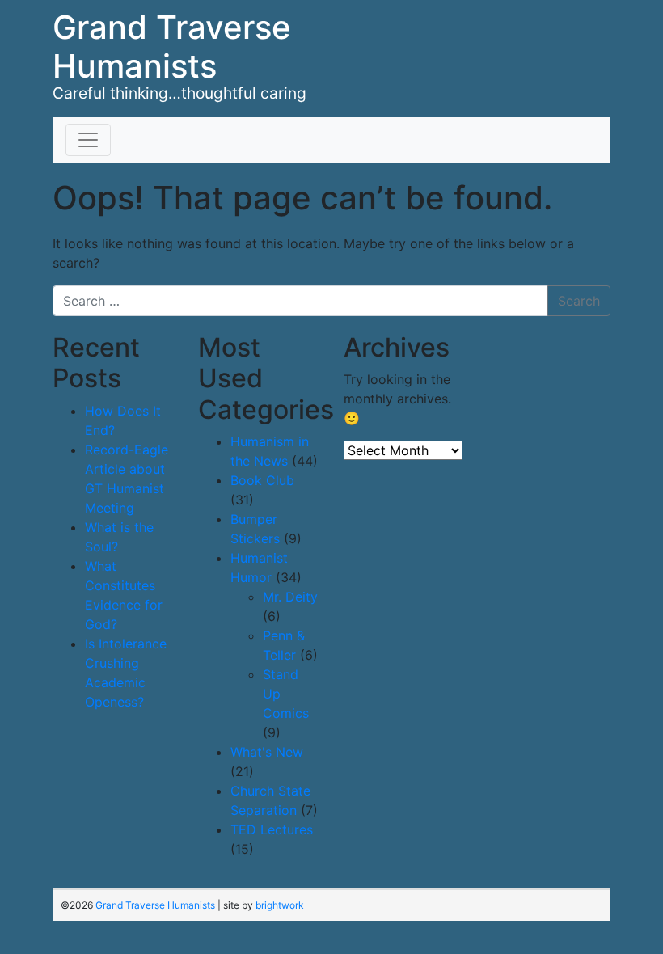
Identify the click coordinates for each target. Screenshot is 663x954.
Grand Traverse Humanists (172, 46)
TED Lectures (271, 829)
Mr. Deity (290, 597)
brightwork (279, 905)
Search (579, 301)
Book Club (262, 480)
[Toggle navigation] (88, 140)
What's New (266, 752)
